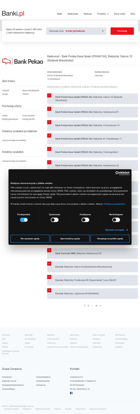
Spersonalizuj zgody (70, 238)
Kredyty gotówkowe (10, 119)
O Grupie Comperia (11, 409)
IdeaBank (96, 339)
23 (96, 306)
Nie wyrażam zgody (30, 238)
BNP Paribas (120, 335)
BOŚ (3, 339)
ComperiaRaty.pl (8, 389)
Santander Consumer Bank (57, 347)
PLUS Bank (29, 347)
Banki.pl (16, 406)
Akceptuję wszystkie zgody (110, 238)
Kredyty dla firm (29, 119)
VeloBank (119, 347)
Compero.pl (40, 385)
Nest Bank (97, 343)
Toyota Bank (97, 347)
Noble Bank (119, 343)
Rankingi (88, 14)
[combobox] (85, 31)
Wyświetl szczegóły (114, 230)
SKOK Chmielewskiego (79, 347)
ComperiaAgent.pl (43, 377)
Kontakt (68, 409)
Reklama (57, 409)
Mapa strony (80, 409)
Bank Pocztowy (99, 335)
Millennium (51, 343)
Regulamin (27, 409)
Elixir (133, 14)
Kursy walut (119, 14)
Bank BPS (51, 335)
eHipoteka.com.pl (9, 381)
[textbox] (85, 31)
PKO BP (5, 347)
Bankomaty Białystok (31, 90)
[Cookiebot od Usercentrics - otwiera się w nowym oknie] (117, 173)
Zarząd (5, 94)
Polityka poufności (43, 409)
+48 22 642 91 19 (82, 389)
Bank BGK (29, 335)
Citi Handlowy (30, 339)
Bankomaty (73, 14)
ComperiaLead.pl (43, 381)
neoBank (73, 343)
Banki (59, 14)
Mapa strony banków (98, 409)
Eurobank (74, 339)
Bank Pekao (74, 335)
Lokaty (4, 116)
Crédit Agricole (53, 339)
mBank (27, 343)
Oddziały (5, 90)
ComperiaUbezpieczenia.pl (13, 385)
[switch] (55, 220)
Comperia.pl (7, 377)
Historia (26, 94)
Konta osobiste (29, 116)
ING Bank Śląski (121, 339)
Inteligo (5, 343)
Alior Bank (6, 335)
